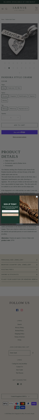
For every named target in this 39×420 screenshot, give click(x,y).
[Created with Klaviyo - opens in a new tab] (19, 224)
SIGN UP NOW (10, 214)
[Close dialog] (37, 197)
